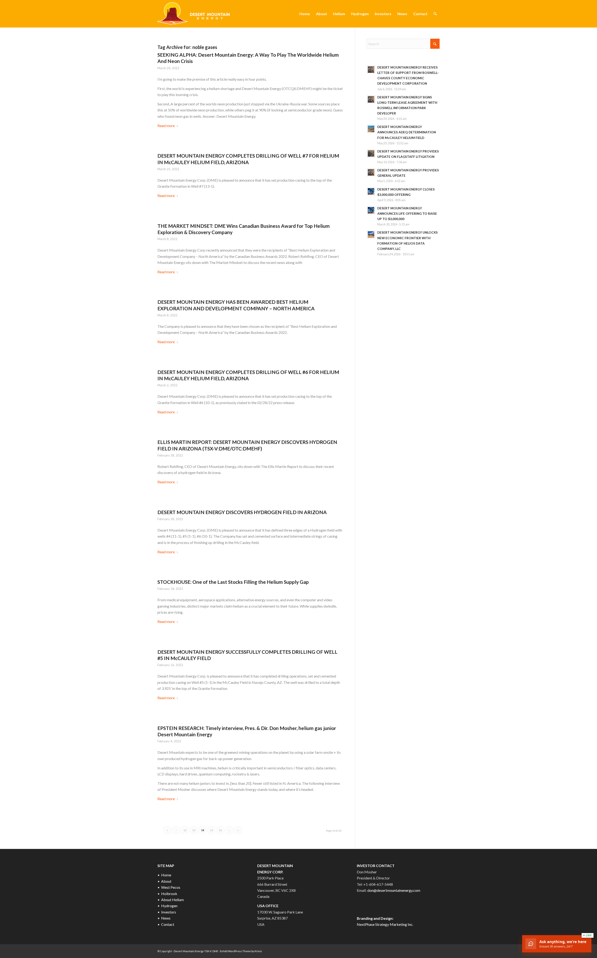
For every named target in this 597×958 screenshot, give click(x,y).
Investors (168, 912)
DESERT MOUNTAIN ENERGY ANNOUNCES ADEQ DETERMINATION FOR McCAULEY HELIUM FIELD (406, 132)
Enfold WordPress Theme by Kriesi (241, 951)
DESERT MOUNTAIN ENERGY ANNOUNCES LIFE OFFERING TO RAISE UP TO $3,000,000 (407, 213)
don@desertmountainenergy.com (393, 890)
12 (185, 830)
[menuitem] (304, 14)
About (166, 881)
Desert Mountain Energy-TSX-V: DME (196, 951)
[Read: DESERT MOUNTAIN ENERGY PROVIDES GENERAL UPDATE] (371, 172)
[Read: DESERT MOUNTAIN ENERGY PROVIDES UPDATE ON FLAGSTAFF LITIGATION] (371, 153)
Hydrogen (169, 905)
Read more (166, 125)
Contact (167, 924)
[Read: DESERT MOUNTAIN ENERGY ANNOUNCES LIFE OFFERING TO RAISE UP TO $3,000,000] (371, 210)
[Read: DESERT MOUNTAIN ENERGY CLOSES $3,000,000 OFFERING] (371, 191)
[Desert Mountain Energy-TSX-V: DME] (194, 14)
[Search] (435, 14)
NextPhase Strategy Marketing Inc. (385, 924)
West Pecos (170, 887)
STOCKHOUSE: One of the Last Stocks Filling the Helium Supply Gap (233, 582)
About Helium (172, 899)
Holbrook (169, 893)
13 (193, 830)
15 (211, 830)
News (165, 918)
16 (220, 830)
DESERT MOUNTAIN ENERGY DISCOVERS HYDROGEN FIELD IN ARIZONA (242, 512)
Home (166, 875)
